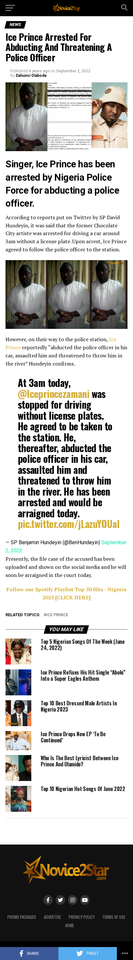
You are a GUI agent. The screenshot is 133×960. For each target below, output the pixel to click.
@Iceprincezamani (53, 393)
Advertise (52, 917)
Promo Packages (21, 917)
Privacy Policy (82, 917)
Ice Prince (57, 615)
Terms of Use (113, 917)
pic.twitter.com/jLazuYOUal (68, 523)
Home (69, 925)
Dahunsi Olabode (31, 75)
